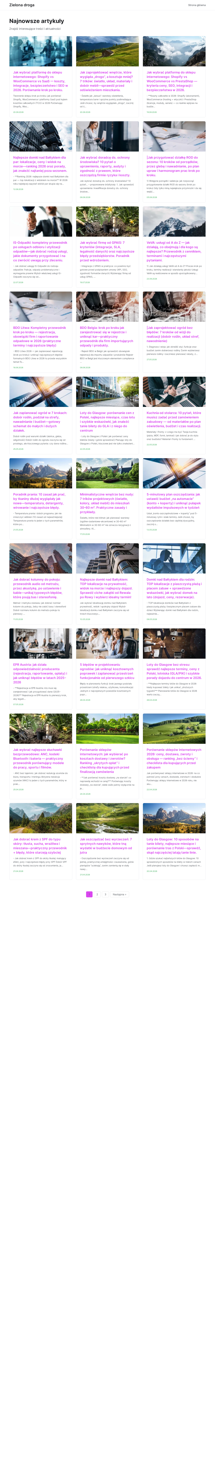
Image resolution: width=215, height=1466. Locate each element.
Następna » (119, 894)
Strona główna (197, 5)
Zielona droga (21, 5)
